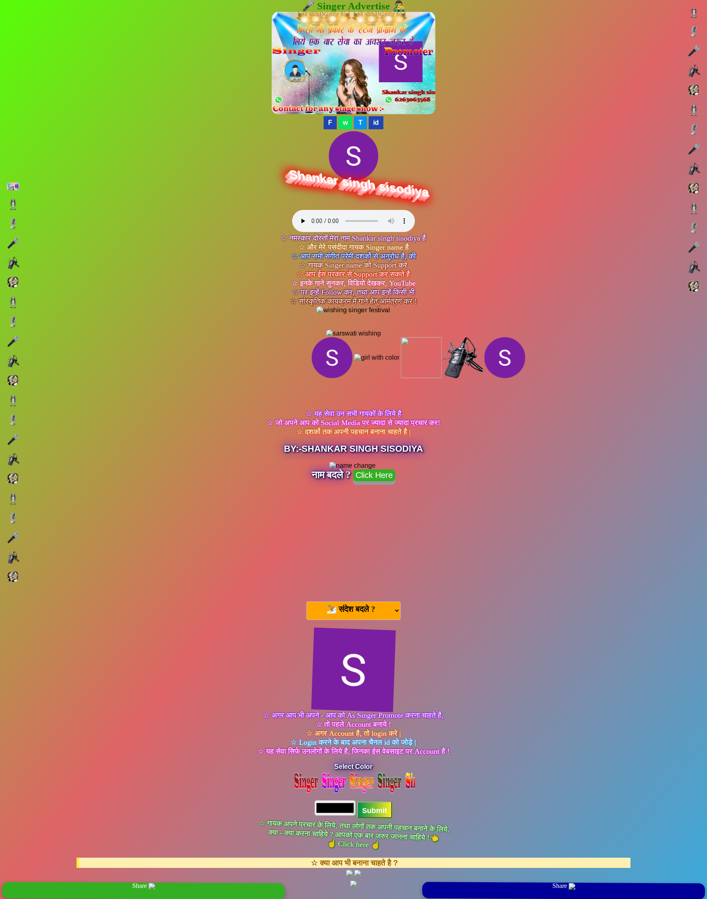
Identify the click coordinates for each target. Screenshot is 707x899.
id (376, 122)
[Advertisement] (353, 540)
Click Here (374, 475)
